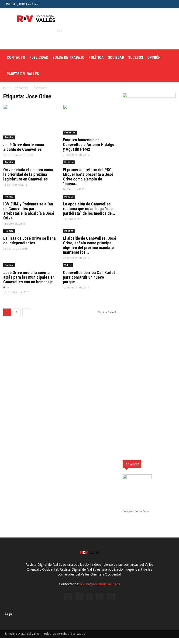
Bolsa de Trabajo (68, 57)
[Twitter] (89, 596)
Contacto (16, 57)
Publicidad (38, 57)
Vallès (67, 265)
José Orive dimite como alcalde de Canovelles (23, 147)
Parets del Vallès (23, 74)
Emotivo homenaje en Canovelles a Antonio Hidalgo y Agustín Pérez (88, 144)
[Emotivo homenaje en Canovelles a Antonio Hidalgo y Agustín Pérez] (89, 120)
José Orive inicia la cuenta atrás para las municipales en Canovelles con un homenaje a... (29, 279)
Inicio (6, 88)
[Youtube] (111, 596)
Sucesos (135, 57)
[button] (170, 4)
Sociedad (116, 57)
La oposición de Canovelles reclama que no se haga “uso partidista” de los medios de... (89, 208)
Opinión (154, 57)
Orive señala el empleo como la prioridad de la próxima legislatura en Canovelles (28, 174)
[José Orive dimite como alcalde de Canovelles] (29, 122)
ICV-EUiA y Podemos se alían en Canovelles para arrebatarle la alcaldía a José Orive (28, 210)
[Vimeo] (100, 596)
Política (96, 57)
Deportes (70, 132)
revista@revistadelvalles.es (100, 584)
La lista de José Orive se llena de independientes (29, 240)
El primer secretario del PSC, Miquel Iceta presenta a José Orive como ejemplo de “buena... (88, 176)
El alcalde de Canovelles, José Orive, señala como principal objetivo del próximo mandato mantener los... (89, 245)
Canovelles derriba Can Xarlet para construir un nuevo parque (89, 277)
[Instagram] (79, 596)
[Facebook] (68, 596)
